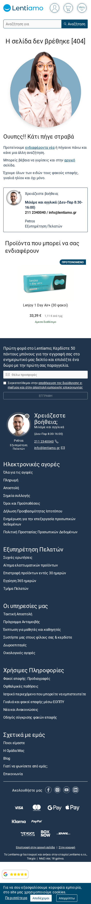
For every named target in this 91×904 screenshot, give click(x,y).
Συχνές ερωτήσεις (17, 557)
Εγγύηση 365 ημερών (19, 580)
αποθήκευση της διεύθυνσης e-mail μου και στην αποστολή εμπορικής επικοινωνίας (45, 385)
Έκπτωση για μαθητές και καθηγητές (32, 629)
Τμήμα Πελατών (15, 588)
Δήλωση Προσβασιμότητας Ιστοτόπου (32, 511)
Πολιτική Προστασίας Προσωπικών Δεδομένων (40, 531)
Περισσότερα (16, 897)
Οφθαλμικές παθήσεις (20, 686)
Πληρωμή (10, 480)
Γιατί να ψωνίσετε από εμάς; (25, 766)
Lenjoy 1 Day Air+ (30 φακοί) (45, 305)
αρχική (69, 160)
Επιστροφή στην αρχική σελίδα (35, 847)
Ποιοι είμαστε (14, 742)
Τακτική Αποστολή (17, 614)
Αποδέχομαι (40, 898)
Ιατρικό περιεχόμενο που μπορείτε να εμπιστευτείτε (44, 694)
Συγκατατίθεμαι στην (45, 385)
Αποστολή (11, 487)
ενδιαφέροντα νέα (40, 147)
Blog (6, 758)
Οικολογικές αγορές (19, 652)
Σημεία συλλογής (16, 495)
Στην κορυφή (67, 847)
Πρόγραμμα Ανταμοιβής (21, 621)
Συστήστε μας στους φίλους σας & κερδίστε (37, 637)
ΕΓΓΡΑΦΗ (45, 396)
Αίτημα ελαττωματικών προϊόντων (30, 565)
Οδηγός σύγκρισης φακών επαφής (30, 717)
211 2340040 (35, 212)
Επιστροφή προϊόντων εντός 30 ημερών (34, 573)
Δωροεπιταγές (15, 645)
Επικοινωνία (13, 773)
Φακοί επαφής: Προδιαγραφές (26, 678)
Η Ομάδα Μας (13, 750)
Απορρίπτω (67, 898)
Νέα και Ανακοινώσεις (20, 709)
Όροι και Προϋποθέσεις (21, 503)
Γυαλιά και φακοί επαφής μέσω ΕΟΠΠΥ (33, 701)
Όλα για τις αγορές (18, 472)
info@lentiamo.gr (62, 212)
